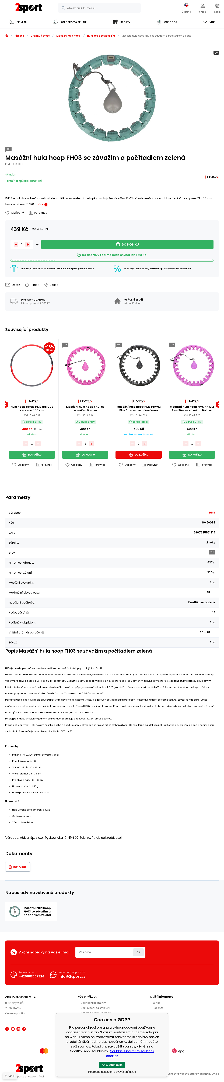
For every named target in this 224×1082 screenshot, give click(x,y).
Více (40, 204)
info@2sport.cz (72, 976)
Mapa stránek (36, 1076)
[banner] (29, 8)
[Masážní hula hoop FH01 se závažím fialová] (85, 365)
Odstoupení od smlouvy (95, 1008)
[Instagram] (18, 1029)
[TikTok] (24, 1029)
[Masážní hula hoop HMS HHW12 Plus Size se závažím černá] (138, 365)
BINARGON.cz (211, 1074)
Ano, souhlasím (112, 1064)
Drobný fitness (40, 35)
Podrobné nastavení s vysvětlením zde (112, 1071)
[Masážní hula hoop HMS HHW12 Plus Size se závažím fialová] (192, 365)
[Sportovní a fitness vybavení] (6, 35)
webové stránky (189, 1074)
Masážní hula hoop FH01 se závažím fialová (85, 408)
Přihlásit (138, 952)
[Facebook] (7, 1029)
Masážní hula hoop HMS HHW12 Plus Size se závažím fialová (192, 408)
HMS (212, 513)
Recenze (158, 1008)
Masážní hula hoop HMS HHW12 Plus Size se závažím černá (139, 408)
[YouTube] (13, 1029)
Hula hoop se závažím (101, 35)
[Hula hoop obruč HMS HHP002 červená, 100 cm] (32, 365)
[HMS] (212, 177)
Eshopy (172, 1074)
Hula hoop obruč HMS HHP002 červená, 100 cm (32, 408)
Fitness (19, 35)
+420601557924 (31, 976)
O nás (156, 1003)
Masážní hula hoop (68, 35)
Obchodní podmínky (93, 1003)
